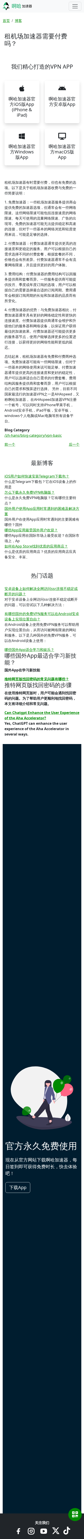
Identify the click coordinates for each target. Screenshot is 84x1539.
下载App (17, 1187)
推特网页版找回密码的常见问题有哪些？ (36, 679)
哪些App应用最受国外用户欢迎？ (31, 530)
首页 (6, 20)
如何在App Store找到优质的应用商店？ (36, 546)
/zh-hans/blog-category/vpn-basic (33, 435)
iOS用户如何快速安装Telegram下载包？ (36, 476)
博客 (18, 20)
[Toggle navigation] (75, 6)
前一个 (9, 444)
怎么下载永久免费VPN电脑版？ (29, 492)
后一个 (74, 444)
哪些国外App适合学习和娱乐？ (29, 649)
